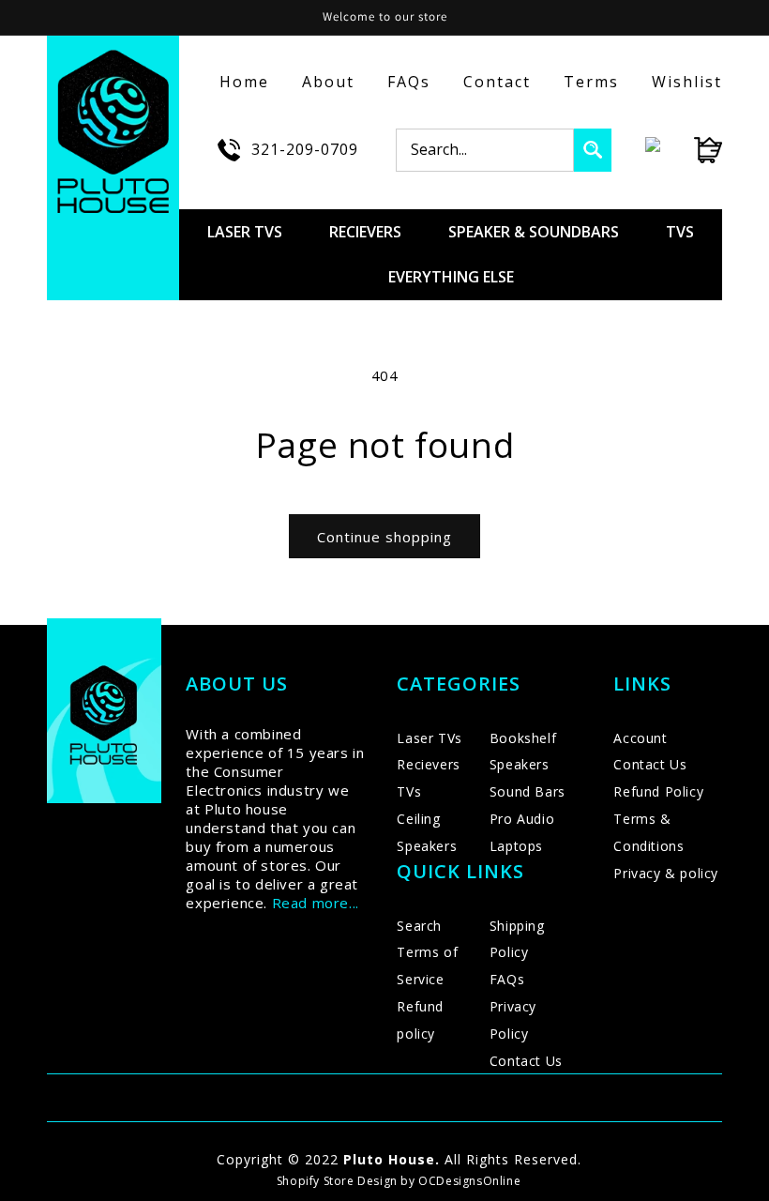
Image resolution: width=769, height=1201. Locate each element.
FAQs (408, 81)
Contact (497, 81)
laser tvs (244, 231)
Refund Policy (658, 791)
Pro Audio (522, 819)
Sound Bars (527, 791)
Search (419, 926)
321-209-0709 (304, 149)
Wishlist (687, 81)
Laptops (516, 846)
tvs (680, 231)
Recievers (428, 764)
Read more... (315, 902)
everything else (451, 276)
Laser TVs (429, 738)
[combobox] (485, 150)
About (328, 81)
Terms (591, 81)
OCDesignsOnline (469, 1181)
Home (244, 81)
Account (640, 738)
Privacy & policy (665, 873)
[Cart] (691, 150)
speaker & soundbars (533, 231)
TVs (409, 791)
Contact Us (526, 1061)
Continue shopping (384, 536)
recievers (365, 231)
